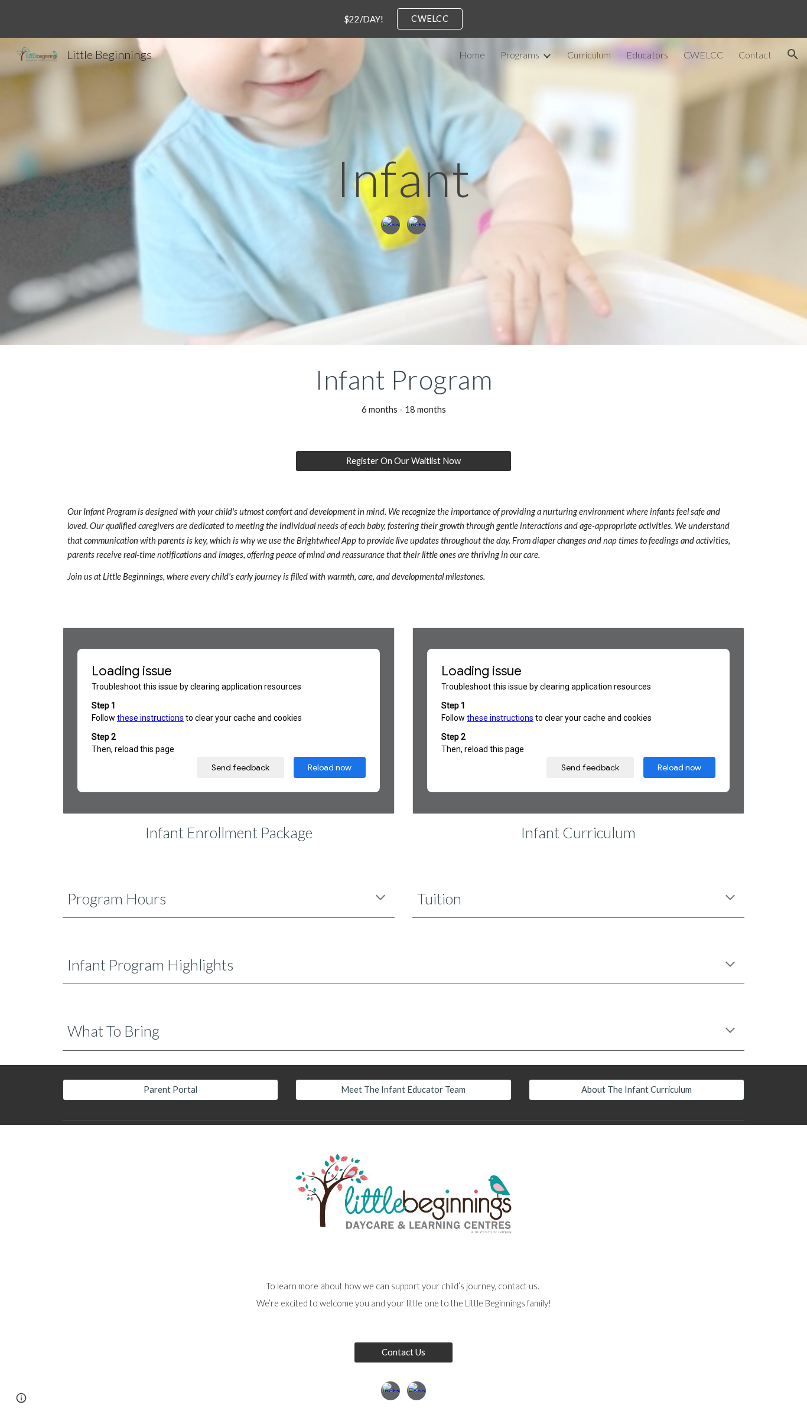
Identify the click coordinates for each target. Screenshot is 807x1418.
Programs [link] (519, 54)
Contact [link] (755, 54)
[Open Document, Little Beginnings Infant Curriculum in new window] (722, 643)
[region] (403, 19)
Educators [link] (647, 54)
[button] (793, 54)
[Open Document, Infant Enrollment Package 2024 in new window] (372, 643)
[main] (403, 178)
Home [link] (472, 54)
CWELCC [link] (703, 54)
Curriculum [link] (589, 54)
